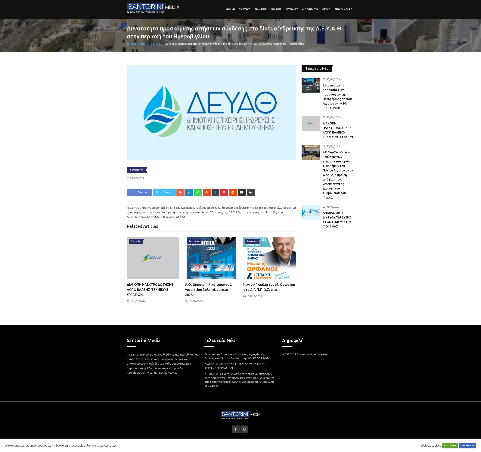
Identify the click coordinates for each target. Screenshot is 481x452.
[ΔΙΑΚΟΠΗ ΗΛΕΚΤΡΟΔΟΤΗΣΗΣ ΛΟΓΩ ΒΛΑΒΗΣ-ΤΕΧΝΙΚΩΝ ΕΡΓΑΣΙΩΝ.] (311, 123)
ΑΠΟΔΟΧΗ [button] (450, 445)
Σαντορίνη (157, 43)
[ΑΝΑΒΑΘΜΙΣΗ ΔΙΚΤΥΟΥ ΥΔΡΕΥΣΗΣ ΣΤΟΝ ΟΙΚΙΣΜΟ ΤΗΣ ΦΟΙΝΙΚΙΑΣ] (311, 212)
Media (326, 9)
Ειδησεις (260, 9)
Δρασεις (275, 9)
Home (133, 43)
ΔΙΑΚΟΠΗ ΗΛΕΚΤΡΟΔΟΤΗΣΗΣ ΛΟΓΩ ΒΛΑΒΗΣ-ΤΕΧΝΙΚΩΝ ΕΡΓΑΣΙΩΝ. (150, 290)
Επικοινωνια (343, 9)
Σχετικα (244, 9)
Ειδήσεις (143, 43)
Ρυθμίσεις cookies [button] (430, 445)
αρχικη (230, 9)
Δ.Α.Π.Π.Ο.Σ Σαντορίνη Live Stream (304, 354)
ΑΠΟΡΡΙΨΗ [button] (467, 445)
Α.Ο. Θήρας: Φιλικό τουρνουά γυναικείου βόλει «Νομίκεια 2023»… (208, 290)
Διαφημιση (310, 9)
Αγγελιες (291, 9)
